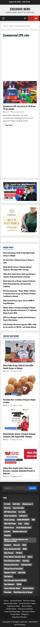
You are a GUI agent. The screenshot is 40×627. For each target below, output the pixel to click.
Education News (10, 428)
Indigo (26, 523)
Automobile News (10, 603)
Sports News (27, 606)
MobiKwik (7, 545)
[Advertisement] (20, 60)
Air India (7, 504)
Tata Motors (8, 576)
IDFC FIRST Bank (10, 523)
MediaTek (7, 535)
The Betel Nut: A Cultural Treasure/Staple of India (19, 401)
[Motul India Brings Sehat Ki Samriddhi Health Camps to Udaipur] (20, 351)
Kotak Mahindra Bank (23, 527)
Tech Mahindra (9, 584)
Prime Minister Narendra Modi (14, 556)
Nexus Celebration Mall (12, 549)
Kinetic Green (9, 527)
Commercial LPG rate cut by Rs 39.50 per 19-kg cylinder (20, 92)
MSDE (24, 545)
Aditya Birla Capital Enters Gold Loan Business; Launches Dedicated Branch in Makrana (19, 275)
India (20, 523)
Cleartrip (7, 508)
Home (6, 600)
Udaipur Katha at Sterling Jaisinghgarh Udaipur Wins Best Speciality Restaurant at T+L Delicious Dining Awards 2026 (20, 310)
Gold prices (23, 515)
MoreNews (33, 622)
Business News (10, 460)
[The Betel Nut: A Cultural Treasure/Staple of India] (20, 385)
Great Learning (9, 519)
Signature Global (10, 572)
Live (35, 18)
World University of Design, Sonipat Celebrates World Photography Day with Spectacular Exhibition (19, 284)
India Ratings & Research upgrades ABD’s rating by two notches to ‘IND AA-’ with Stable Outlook (19, 325)
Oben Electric (8, 553)
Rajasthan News (27, 360)
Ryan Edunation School (12, 560)
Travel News (15, 614)
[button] (3, 18)
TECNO (19, 584)
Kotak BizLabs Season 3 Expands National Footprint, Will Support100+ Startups (17, 268)
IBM (33, 519)
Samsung (26, 560)
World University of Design (23, 592)
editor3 (7, 112)
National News (17, 101)
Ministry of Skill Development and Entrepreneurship (16, 540)
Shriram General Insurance (13, 568)
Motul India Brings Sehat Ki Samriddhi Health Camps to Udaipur (18, 366)
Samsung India (26, 564)
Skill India (21, 572)
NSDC (25, 549)
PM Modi (19, 553)
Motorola (17, 545)
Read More (10, 125)
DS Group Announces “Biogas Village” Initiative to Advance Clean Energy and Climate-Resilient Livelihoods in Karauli (19, 293)
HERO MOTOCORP (23, 519)
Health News (16, 360)
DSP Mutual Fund (10, 511)
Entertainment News (27, 603)
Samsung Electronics (11, 564)
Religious (15, 394)
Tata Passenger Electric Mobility (15, 580)
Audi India (16, 504)
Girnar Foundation (10, 515)
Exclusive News (20, 9)
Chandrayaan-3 (27, 504)
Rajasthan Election (19, 617)
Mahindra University (20, 531)
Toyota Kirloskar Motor (12, 588)
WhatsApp (7, 592)
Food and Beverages (12, 611)
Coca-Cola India (18, 508)
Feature (7, 101)
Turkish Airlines (28, 588)
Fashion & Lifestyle (25, 609)
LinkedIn (7, 531)
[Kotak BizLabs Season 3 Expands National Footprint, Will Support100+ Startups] (20, 420)
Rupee (30, 556)
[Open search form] (25, 18)
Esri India (22, 511)
